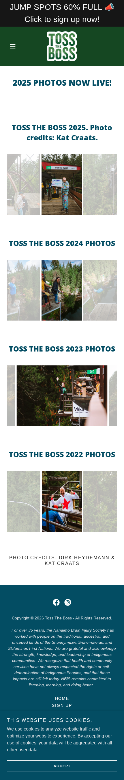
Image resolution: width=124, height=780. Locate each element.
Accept (62, 766)
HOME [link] (62, 698)
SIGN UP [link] (62, 705)
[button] (15, 46)
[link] (62, 46)
